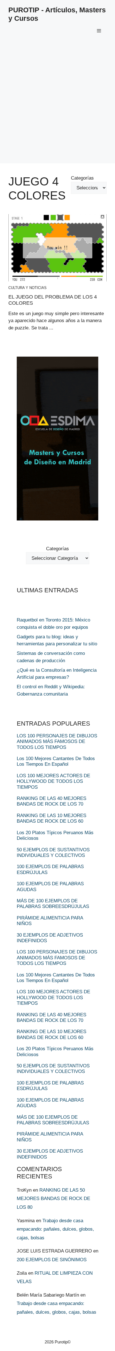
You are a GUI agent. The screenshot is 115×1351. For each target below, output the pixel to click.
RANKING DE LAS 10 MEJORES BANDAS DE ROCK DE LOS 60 (51, 818)
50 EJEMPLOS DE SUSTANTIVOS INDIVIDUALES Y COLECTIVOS (53, 852)
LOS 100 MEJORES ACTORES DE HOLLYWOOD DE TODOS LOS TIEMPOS (53, 781)
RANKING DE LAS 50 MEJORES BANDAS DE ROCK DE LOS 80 (53, 1198)
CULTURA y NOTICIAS (27, 288)
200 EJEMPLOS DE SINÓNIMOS (52, 1259)
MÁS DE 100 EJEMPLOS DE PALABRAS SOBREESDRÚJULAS (53, 903)
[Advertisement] (57, 105)
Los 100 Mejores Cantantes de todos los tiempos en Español (56, 761)
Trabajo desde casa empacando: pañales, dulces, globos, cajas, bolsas (55, 1229)
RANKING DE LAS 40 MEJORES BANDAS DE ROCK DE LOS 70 (51, 801)
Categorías (82, 178)
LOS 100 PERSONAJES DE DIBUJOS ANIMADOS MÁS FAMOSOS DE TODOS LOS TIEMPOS (57, 741)
